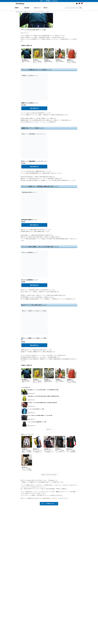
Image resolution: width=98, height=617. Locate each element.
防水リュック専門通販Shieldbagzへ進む (48, 504)
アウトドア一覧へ (50, 474)
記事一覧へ (50, 429)
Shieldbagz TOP (19, 11)
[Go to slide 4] (35, 215)
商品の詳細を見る (34, 108)
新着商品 (17, 7)
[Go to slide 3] (34, 215)
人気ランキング (37, 7)
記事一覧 (45, 7)
